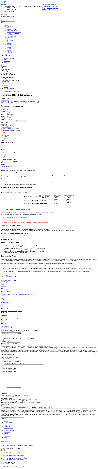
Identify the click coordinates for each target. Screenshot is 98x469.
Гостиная (9, 43)
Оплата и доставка (8, 56)
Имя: (2, 340)
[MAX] (17, 7)
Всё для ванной (11, 37)
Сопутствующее (8, 273)
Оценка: (3, 396)
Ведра (2, 298)
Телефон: (3, 341)
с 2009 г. (3, 2)
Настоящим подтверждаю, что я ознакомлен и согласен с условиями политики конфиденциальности (27, 346)
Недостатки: (4, 393)
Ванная (9, 50)
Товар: (3, 338)
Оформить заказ (46, 9)
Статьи (5, 434)
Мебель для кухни (11, 27)
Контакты (6, 62)
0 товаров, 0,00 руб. (52, 8)
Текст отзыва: (5, 379)
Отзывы (6, 59)
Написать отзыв (5, 100)
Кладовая (9, 52)
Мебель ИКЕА (10, 26)
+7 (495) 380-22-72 (8, 452)
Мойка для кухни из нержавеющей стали (11, 311)
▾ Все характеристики (6, 166)
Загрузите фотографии (6, 398)
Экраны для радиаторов (13, 33)
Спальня (9, 47)
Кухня (8, 45)
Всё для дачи (10, 34)
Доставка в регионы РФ (7, 128)
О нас (5, 54)
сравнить (4, 124)
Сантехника (10, 38)
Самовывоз (4, 125)
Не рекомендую (17, 395)
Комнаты (6, 41)
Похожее (6, 275)
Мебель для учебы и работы (14, 32)
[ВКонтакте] (1, 132)
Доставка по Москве (6, 127)
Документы (7, 432)
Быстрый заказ (4, 122)
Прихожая (9, 44)
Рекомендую (26, 395)
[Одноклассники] (4, 132)
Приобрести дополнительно (11, 276)
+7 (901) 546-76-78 (18, 452)
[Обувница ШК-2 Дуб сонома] (13, 101)
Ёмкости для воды (11, 36)
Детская (9, 48)
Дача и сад (9, 51)
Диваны (3, 306)
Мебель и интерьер (12, 30)
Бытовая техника (11, 29)
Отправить (18, 333)
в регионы (54, 6)
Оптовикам (7, 61)
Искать (2, 22)
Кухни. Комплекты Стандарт (8, 280)
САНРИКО (7, 55)
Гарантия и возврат (9, 58)
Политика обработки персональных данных (12, 355)
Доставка (6, 138)
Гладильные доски (5, 302)
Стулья (2, 322)
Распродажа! (10, 40)
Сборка (6, 136)
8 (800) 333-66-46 (7, 455)
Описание (6, 135)
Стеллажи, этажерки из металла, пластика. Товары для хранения (17, 294)
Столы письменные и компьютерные (10, 318)
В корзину (24, 120)
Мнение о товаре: (6, 395)
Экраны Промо (8, 422)
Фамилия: (4, 366)
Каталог (6, 25)
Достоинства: (4, 386)
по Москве (47, 6)
